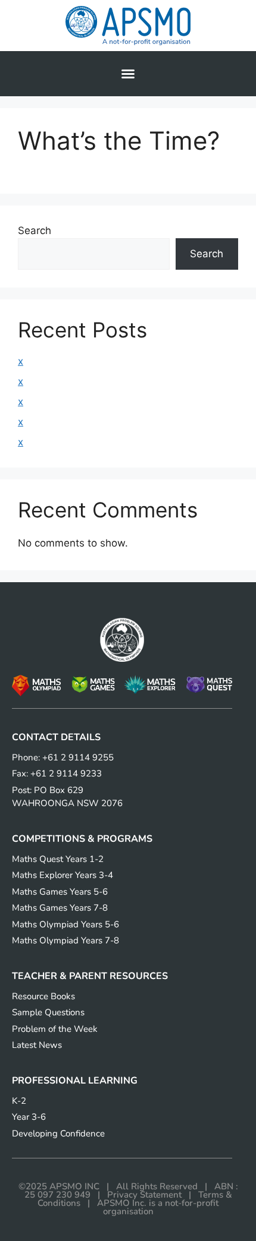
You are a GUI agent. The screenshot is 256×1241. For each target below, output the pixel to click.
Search (34, 230)
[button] (128, 73)
